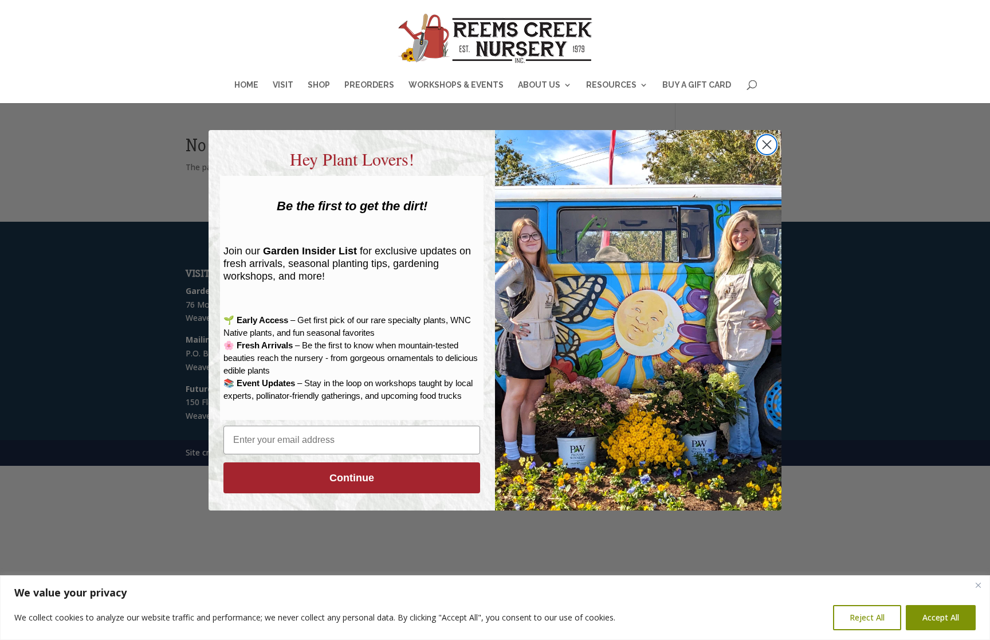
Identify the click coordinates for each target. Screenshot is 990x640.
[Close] (978, 585)
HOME (246, 85)
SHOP (319, 85)
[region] (495, 607)
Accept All (940, 617)
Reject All (867, 617)
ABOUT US (539, 85)
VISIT (283, 85)
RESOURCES (611, 85)
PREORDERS (369, 85)
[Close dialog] (767, 145)
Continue (351, 478)
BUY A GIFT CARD (696, 85)
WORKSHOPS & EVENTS (456, 85)
